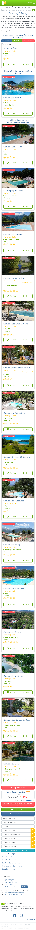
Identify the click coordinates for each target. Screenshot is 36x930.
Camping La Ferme (12, 97)
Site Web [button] (12, 64)
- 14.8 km (8, 869)
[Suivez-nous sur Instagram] (22, 916)
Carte (17, 41)
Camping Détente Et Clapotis (16, 457)
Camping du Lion (11, 764)
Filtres (8, 41)
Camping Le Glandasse (13, 588)
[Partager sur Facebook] (12, 7)
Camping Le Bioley (11, 544)
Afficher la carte (19, 809)
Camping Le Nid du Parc (14, 278)
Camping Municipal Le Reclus (16, 367)
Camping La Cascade (13, 234)
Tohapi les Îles (10, 48)
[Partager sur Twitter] (15, 7)
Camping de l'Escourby (13, 500)
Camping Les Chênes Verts (15, 324)
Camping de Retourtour (14, 413)
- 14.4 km (12, 866)
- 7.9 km (9, 854)
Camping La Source (12, 632)
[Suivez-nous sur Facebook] (14, 915)
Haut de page (30, 919)
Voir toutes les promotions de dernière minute (19, 803)
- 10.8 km (13, 857)
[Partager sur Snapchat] (18, 7)
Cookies (24, 887)
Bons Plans (29, 41)
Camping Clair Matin (12, 147)
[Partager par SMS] (29, 7)
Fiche (27, 64)
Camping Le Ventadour (13, 676)
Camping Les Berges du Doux (16, 720)
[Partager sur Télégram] (22, 7)
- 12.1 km (9, 860)
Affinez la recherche (19, 814)
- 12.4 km (11, 863)
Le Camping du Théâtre (14, 190)
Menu (30, 3)
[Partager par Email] (25, 7)
